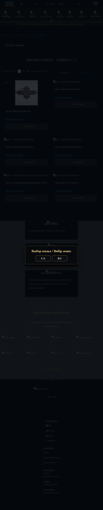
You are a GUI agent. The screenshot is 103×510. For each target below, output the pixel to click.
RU (60, 258)
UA (43, 258)
